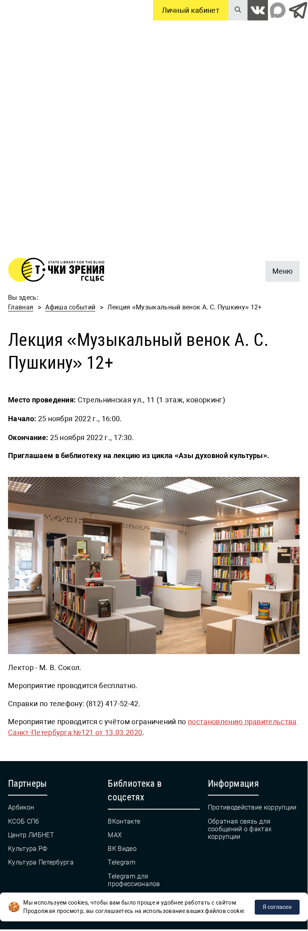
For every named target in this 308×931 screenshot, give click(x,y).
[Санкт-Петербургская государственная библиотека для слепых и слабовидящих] (56, 271)
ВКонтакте (124, 821)
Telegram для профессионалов (134, 880)
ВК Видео (122, 848)
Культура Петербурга (41, 862)
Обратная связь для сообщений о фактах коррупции (240, 829)
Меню (279, 268)
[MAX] (278, 10)
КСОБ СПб (23, 821)
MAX (115, 835)
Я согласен (277, 907)
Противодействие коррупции (252, 807)
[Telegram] (298, 10)
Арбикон (21, 807)
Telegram (121, 862)
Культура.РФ (28, 848)
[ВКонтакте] (258, 10)
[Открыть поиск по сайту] (238, 10)
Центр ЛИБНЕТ (31, 835)
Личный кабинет (190, 10)
